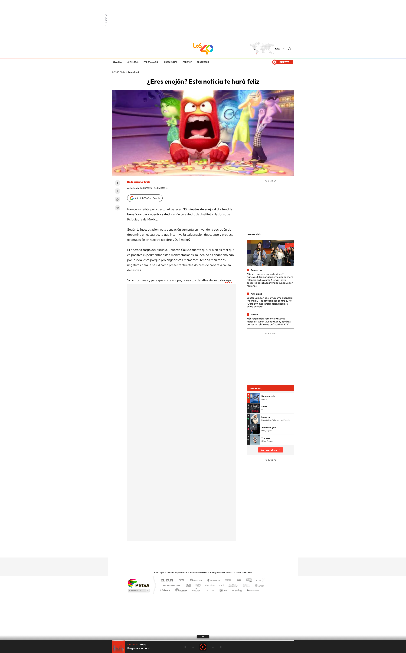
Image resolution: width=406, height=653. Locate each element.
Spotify (215, 551)
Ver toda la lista (269, 450)
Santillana (197, 581)
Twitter (117, 191)
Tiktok (184, 551)
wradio (198, 584)
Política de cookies (198, 572)
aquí (228, 280)
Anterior (185, 647)
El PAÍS (166, 581)
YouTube (196, 551)
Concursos (203, 62)
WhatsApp (117, 199)
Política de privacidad (177, 572)
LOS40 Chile (203, 48)
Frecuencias (170, 62)
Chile (278, 48)
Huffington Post (170, 584)
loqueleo (237, 589)
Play (203, 647)
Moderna (180, 589)
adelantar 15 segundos (213, 647)
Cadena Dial (222, 584)
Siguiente (221, 647)
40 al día (117, 62)
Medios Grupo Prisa (138, 591)
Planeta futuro (245, 584)
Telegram (117, 207)
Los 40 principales (182, 581)
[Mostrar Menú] (116, 49)
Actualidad (133, 72)
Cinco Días (210, 584)
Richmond (164, 589)
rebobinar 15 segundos (193, 647)
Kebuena (256, 584)
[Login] (290, 48)
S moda (223, 589)
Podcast (187, 62)
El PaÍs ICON (209, 589)
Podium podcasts (196, 589)
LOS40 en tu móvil (244, 572)
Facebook (117, 183)
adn (248, 581)
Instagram (190, 551)
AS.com (237, 581)
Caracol (259, 581)
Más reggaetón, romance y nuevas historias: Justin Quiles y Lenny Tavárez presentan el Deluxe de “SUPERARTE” (269, 321)
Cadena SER (227, 581)
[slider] (203, 640)
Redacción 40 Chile (138, 181)
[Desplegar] (203, 636)
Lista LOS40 (132, 62)
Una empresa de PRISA (138, 583)
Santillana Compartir (214, 581)
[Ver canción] (255, 398)
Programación (151, 62)
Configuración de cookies (221, 572)
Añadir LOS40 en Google (147, 198)
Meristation (252, 589)
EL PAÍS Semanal (233, 584)
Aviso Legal (159, 572)
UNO (188, 584)
